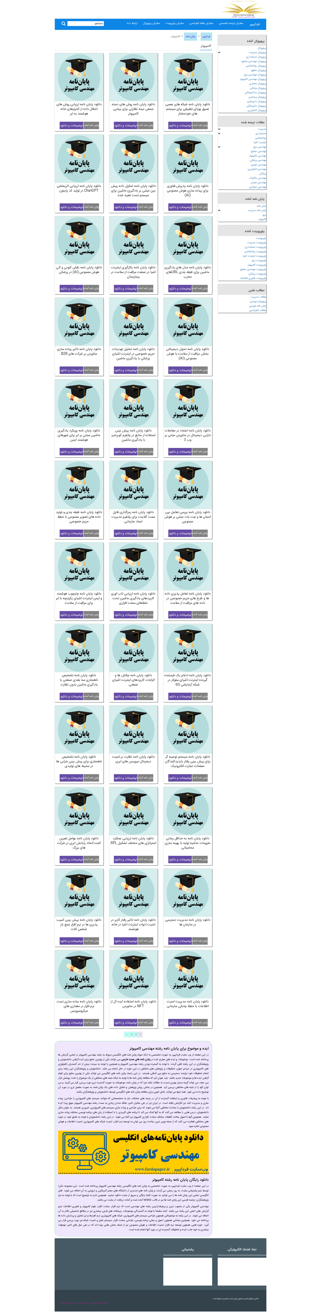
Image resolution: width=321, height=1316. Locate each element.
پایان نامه (190, 36)
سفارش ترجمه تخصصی (231, 23)
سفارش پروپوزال (151, 23)
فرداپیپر (255, 24)
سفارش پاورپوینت (175, 23)
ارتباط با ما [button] (132, 23)
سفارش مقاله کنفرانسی (201, 23)
